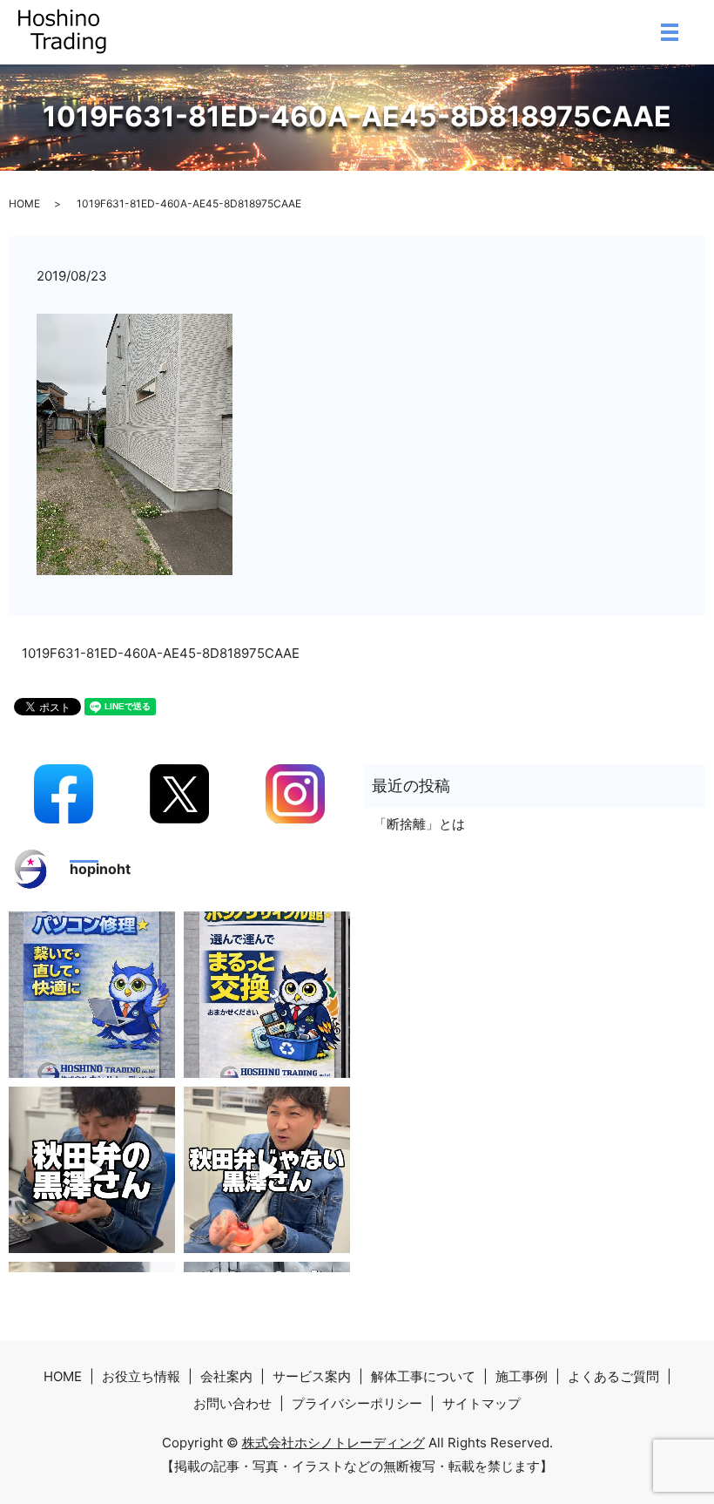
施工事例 (521, 1376)
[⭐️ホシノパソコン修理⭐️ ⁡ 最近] (92, 994)
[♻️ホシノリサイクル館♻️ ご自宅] (267, 994)
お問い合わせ (232, 1403)
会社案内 (226, 1376)
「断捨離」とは (419, 824)
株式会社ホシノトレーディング (333, 1442)
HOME (24, 203)
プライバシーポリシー (357, 1403)
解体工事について (423, 1376)
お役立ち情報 (141, 1376)
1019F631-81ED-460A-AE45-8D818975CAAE (161, 653)
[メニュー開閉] (669, 32)
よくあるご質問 (613, 1376)
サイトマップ (481, 1403)
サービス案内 (312, 1376)
